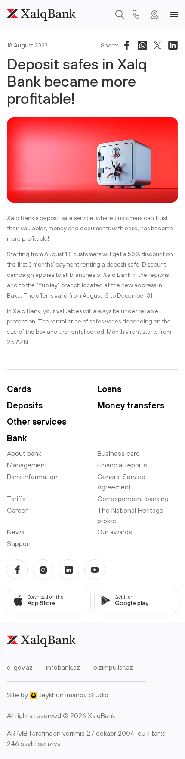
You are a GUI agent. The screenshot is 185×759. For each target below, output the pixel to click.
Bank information (32, 476)
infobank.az (63, 667)
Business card (118, 453)
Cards (19, 389)
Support (19, 543)
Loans (109, 389)
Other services (36, 422)
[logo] (41, 15)
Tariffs (16, 498)
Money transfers (130, 405)
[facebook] (17, 569)
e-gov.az (20, 667)
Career (17, 510)
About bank (24, 453)
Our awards (114, 532)
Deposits (25, 405)
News (16, 532)
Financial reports (122, 465)
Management (27, 465)
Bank (17, 438)
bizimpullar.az (113, 667)
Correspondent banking (133, 498)
